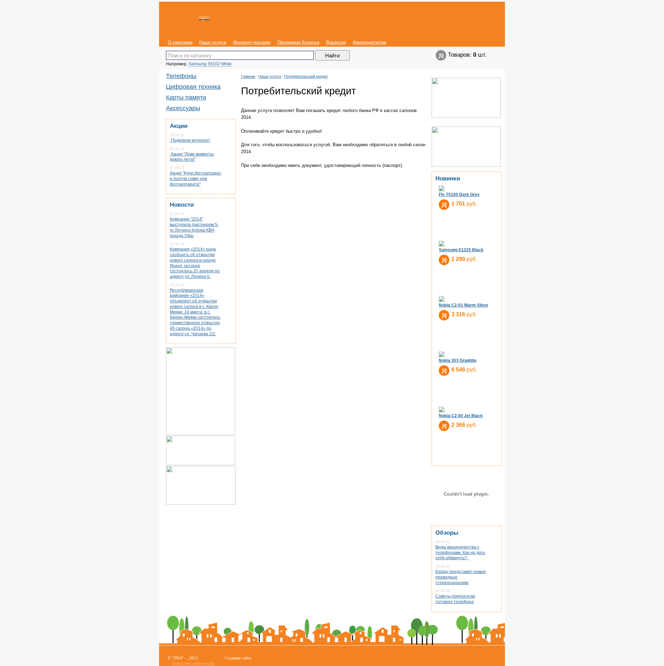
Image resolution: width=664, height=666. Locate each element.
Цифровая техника (193, 86)
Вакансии (336, 42)
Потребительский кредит (306, 76)
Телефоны (181, 76)
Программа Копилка (298, 42)
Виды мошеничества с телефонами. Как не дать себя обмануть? (460, 552)
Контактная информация (193, 663)
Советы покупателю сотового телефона (455, 599)
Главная (248, 76)
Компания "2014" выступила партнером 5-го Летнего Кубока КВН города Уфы (194, 227)
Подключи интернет (190, 140)
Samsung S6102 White (210, 64)
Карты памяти (186, 97)
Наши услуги (212, 42)
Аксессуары (183, 108)
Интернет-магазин (251, 42)
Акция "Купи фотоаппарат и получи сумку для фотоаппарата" (195, 178)
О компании (180, 42)
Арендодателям (369, 42)
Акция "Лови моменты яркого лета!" (192, 157)
